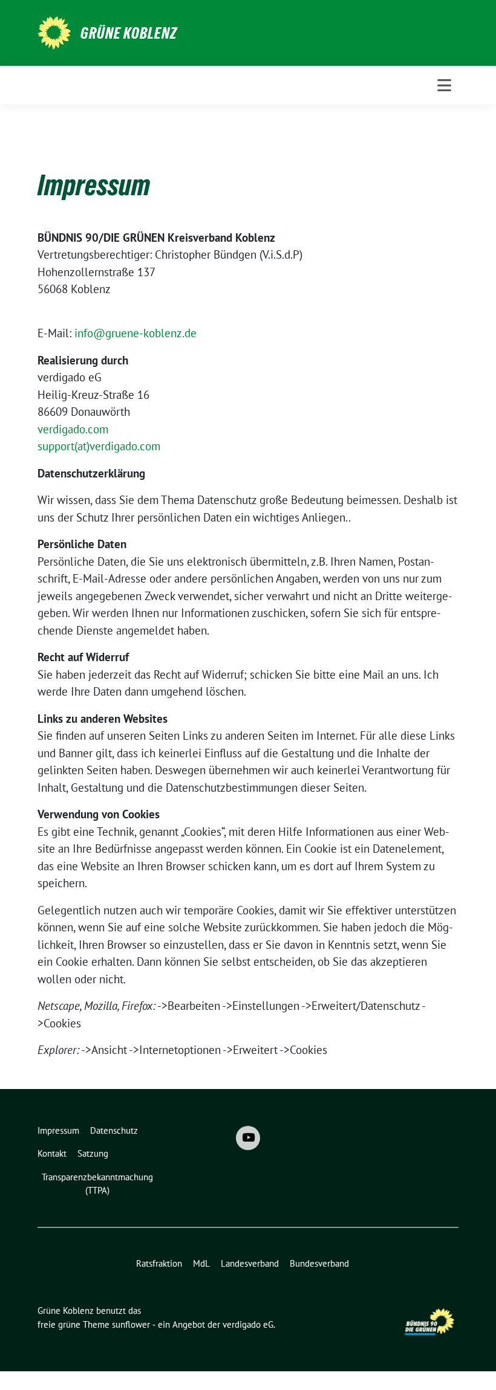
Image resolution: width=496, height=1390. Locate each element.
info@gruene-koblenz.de (135, 333)
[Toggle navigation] (444, 85)
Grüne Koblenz (128, 33)
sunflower (131, 1324)
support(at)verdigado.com (99, 446)
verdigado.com (73, 429)
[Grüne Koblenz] (54, 31)
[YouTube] (248, 1138)
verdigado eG (248, 1324)
